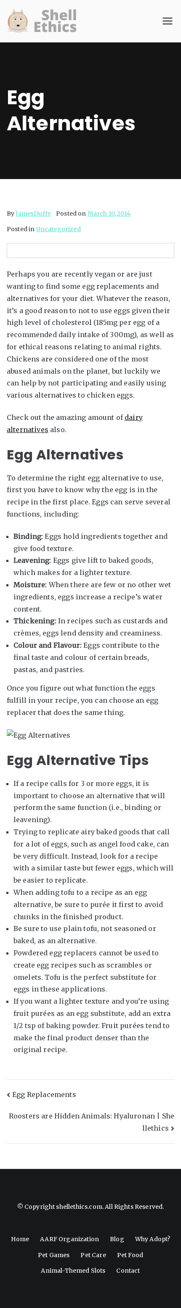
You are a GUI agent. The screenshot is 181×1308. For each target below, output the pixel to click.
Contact (128, 1270)
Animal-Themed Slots (73, 1270)
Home (20, 1239)
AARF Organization (69, 1239)
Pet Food (130, 1255)
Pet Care (93, 1255)
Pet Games (53, 1255)
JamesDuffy (33, 213)
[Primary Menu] (167, 21)
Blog (117, 1239)
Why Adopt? (152, 1239)
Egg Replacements (44, 1094)
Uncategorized (58, 229)
